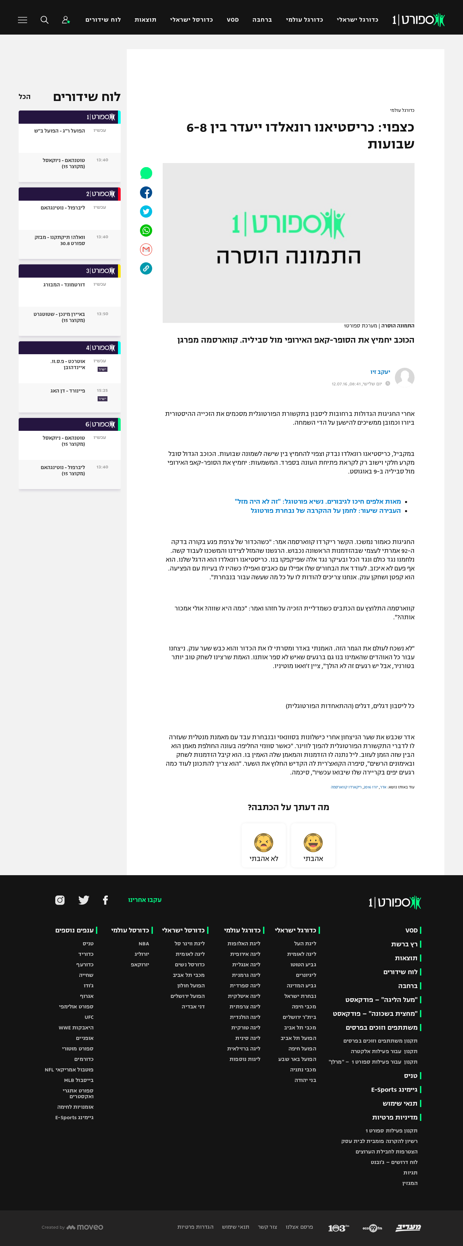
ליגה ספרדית (245, 985)
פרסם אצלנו (298, 1227)
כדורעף (85, 964)
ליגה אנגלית (246, 964)
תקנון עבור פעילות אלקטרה (384, 1051)
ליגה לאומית (301, 954)
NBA (144, 943)
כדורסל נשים (190, 964)
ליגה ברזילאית (243, 1048)
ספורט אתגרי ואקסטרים (78, 1093)
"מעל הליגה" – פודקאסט (381, 999)
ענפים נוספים (74, 930)
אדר (383, 787)
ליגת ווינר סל (190, 943)
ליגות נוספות (244, 1059)
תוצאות (146, 20)
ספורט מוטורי (78, 1048)
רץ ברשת (404, 944)
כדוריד (86, 954)
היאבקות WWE (76, 1027)
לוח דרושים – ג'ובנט (394, 1162)
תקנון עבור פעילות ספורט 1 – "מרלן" (373, 1062)
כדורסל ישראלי (191, 20)
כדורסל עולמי (130, 930)
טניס (411, 1075)
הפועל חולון (191, 985)
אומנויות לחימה (75, 1107)
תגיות (410, 1172)
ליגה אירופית (245, 954)
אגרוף (87, 996)
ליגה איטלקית (244, 996)
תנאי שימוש (400, 1103)
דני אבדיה (193, 1006)
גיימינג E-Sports (394, 1089)
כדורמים (84, 1059)
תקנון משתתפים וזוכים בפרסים (380, 1041)
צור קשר (267, 1227)
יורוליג (142, 954)
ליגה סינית (247, 1038)
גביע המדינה (301, 985)
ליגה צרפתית (244, 1006)
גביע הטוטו (303, 964)
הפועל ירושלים (187, 996)
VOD (233, 20)
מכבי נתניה (303, 1069)
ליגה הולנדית (245, 1017)
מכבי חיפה (304, 1006)
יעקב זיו (380, 372)
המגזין (410, 1183)
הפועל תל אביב (298, 1038)
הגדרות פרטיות (195, 1227)
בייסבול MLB (79, 1080)
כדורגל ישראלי (358, 20)
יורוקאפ (140, 964)
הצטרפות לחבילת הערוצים (387, 1151)
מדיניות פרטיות (395, 1117)
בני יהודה (305, 1080)
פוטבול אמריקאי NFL (69, 1069)
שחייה (86, 975)
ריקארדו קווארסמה (346, 787)
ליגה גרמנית (246, 975)
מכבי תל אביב (300, 1027)
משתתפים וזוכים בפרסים (382, 1027)
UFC (89, 1017)
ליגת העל (305, 943)
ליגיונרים (306, 975)
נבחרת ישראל (300, 996)
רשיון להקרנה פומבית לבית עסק (379, 1141)
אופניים (85, 1038)
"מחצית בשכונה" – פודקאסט (375, 1013)
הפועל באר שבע (297, 1059)
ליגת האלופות (243, 943)
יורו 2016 (371, 787)
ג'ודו (89, 985)
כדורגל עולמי (304, 20)
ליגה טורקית (245, 1027)
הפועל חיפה (302, 1048)
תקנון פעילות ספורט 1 (392, 1130)
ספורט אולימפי (76, 1006)
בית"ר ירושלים (299, 1017)
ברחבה (262, 20)
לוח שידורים (103, 20)
